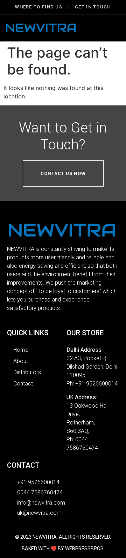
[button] (113, 28)
